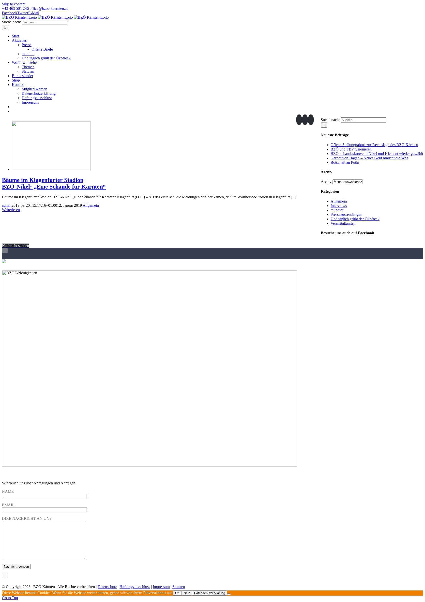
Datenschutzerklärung (209, 593)
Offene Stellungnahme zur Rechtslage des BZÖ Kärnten (374, 145)
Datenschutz (107, 587)
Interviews (339, 206)
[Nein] (229, 594)
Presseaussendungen (346, 214)
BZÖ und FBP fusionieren (351, 149)
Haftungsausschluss (135, 587)
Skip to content (13, 4)
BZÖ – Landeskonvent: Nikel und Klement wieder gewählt (377, 153)
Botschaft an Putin (345, 162)
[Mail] (311, 119)
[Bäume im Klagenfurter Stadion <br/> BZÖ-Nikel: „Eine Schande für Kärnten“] (51, 169)
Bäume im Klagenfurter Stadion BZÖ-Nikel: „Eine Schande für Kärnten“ (54, 183)
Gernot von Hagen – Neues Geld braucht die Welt (369, 158)
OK (177, 593)
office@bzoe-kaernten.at (49, 8)
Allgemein (91, 205)
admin (7, 205)
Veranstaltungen (343, 223)
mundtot (337, 210)
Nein (187, 593)
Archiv (326, 181)
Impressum (161, 587)
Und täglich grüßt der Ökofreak (355, 219)
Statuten (178, 587)
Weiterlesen (11, 210)
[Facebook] (299, 119)
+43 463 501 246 (15, 8)
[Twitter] (305, 119)
